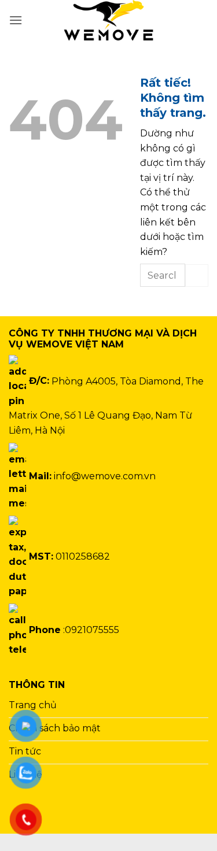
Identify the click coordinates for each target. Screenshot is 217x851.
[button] (16, 20)
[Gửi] (196, 275)
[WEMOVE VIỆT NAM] (109, 20)
